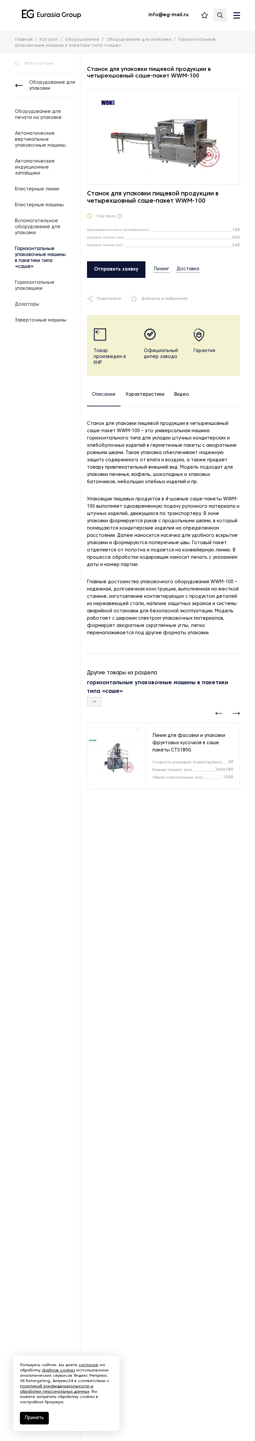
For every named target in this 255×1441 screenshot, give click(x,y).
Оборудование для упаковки (52, 85)
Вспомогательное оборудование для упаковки (37, 227)
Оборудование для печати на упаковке (38, 115)
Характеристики (145, 394)
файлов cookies (58, 1370)
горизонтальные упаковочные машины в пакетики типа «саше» (157, 687)
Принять (34, 1418)
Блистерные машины (39, 205)
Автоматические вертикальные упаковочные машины (40, 139)
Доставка (188, 269)
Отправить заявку (116, 269)
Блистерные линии (37, 189)
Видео (181, 394)
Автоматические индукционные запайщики (35, 167)
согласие (88, 1365)
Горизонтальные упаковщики (34, 286)
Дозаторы (27, 304)
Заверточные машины (40, 320)
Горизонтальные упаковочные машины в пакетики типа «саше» (40, 258)
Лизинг (161, 269)
